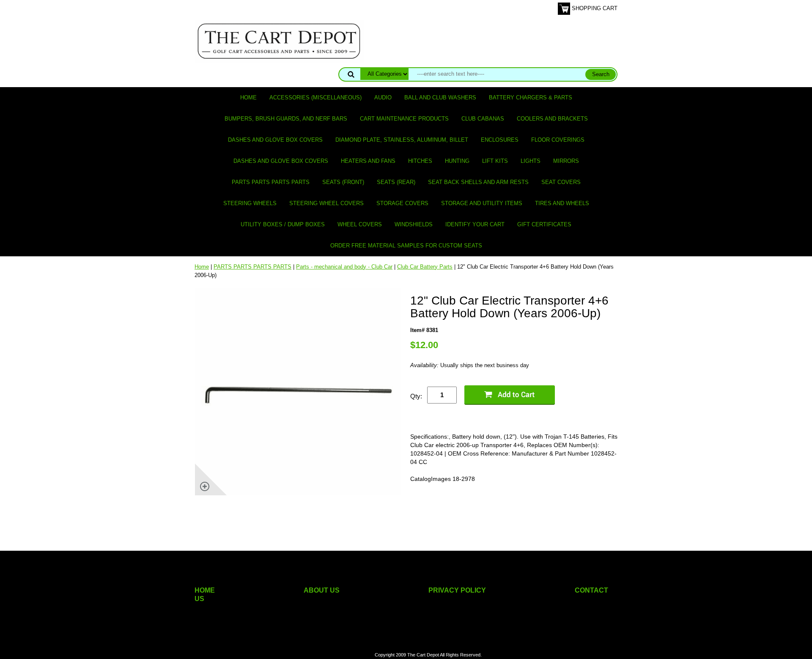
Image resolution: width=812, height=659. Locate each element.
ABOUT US (322, 590)
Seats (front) (343, 182)
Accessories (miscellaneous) (315, 97)
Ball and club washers (440, 97)
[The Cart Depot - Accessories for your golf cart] (279, 41)
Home (248, 97)
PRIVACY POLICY (457, 590)
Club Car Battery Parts (425, 267)
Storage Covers (402, 203)
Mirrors (566, 161)
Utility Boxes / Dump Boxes (283, 224)
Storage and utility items (481, 203)
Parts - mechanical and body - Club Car (344, 267)
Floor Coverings (557, 140)
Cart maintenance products (404, 118)
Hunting (457, 161)
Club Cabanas (482, 118)
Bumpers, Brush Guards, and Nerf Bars (286, 118)
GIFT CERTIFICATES (544, 224)
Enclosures (499, 140)
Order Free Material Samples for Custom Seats (406, 245)
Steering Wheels (250, 203)
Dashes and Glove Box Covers (275, 140)
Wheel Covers (359, 224)
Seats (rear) (396, 182)
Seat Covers (561, 182)
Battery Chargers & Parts (530, 97)
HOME (205, 590)
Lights (530, 161)
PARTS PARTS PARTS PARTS (271, 182)
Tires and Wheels (562, 203)
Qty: (416, 396)
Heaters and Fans (368, 161)
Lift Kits (495, 161)
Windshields (414, 224)
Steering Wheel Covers (326, 203)
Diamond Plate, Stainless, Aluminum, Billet (401, 140)
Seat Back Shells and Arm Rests (478, 182)
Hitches (420, 161)
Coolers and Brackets (552, 118)
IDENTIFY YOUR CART (475, 224)
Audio (383, 97)
